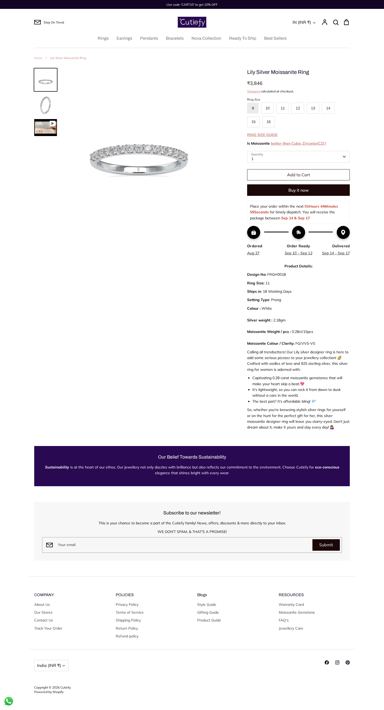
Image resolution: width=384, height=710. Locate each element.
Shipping (253, 91)
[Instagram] (337, 662)
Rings (103, 38)
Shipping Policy (128, 620)
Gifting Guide (208, 612)
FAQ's (284, 620)
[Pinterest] (347, 662)
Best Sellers (275, 38)
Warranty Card (291, 604)
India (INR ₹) (49, 665)
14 (328, 108)
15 (253, 121)
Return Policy (127, 628)
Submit (326, 544)
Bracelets (175, 38)
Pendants (149, 38)
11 (283, 108)
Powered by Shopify (48, 692)
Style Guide (206, 604)
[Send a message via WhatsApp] (9, 701)
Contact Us (43, 620)
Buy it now (298, 190)
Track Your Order (48, 628)
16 (268, 121)
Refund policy (127, 636)
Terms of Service (130, 612)
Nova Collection (206, 38)
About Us (42, 604)
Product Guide (209, 620)
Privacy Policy (127, 604)
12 (298, 108)
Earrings (124, 38)
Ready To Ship (242, 38)
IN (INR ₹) (302, 22)
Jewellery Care (291, 628)
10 (267, 108)
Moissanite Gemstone (297, 612)
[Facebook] (327, 662)
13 (313, 108)
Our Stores (43, 612)
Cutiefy (65, 687)
